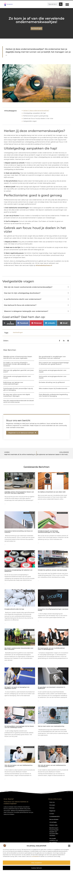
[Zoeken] (60, 4)
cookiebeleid (35, 856)
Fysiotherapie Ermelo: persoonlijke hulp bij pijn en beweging (18, 389)
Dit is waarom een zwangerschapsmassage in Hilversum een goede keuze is (54, 363)
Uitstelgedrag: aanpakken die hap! (34, 113)
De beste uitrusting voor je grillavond (52, 382)
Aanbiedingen (36, 28)
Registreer (52, 810)
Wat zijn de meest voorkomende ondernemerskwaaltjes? (36, 287)
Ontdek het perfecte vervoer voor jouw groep (52, 570)
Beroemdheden (53, 819)
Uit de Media (53, 822)
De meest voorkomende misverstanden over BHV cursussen (19, 648)
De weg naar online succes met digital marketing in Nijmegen (16, 395)
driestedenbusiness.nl (44, 265)
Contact (51, 813)
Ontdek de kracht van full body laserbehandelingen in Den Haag (48, 531)
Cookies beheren (36, 868)
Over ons (52, 802)
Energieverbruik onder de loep (14, 609)
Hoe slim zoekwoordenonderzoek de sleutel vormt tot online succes (18, 401)
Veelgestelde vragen (30, 121)
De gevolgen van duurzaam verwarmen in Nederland (51, 687)
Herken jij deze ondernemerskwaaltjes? (36, 110)
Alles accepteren (36, 862)
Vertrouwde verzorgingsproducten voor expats (52, 371)
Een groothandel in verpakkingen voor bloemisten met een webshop (52, 357)
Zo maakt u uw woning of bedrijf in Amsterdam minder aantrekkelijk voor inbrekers (16, 364)
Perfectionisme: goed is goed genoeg (35, 116)
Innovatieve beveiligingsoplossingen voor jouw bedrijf (53, 609)
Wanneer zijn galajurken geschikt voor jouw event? (18, 371)
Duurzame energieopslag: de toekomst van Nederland (18, 570)
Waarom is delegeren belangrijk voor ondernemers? (36, 311)
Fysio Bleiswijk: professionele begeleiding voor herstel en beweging (53, 395)
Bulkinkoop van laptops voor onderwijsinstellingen (13, 383)
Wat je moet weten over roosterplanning (51, 726)
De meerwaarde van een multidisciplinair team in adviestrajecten (51, 648)
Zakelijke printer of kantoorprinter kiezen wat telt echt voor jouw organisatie (17, 357)
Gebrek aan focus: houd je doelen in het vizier (38, 118)
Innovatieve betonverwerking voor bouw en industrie (19, 531)
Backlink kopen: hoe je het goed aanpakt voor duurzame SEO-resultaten (53, 831)
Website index (53, 825)
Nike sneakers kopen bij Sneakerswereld (53, 388)
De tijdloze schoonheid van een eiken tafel (51, 492)
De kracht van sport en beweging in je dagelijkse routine (17, 687)
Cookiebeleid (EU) (54, 816)
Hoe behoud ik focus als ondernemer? (36, 305)
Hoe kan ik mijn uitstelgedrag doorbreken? (36, 293)
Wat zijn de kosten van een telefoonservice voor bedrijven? (18, 765)
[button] (69, 846)
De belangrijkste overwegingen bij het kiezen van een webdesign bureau (19, 726)
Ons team (52, 805)
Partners (51, 808)
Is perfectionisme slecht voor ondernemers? (36, 299)
